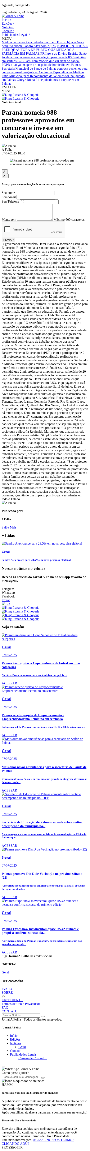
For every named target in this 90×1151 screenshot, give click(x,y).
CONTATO (10, 1011)
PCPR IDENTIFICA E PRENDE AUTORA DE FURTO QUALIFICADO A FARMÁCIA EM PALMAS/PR (45, 49)
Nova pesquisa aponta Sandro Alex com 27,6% (43, 44)
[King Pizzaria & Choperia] (20, 94)
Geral (5, 972)
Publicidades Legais (16, 34)
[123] (6, 604)
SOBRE (7, 992)
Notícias (8, 27)
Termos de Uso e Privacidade (21, 1004)
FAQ (5, 1007)
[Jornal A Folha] (13, 16)
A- (4, 171)
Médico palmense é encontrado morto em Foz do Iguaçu (39, 42)
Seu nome (8, 192)
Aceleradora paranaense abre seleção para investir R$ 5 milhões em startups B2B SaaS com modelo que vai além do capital (44, 59)
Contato (8, 31)
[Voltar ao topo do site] (3, 1066)
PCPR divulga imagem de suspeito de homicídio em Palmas (41, 64)
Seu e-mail (9, 197)
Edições (8, 23)
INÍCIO (7, 989)
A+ (5, 176)
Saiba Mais (9, 527)
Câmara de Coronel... (32, 1058)
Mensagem (9, 219)
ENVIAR (8, 240)
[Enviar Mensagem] (43, 1077)
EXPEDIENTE (12, 1000)
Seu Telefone (10, 201)
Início (6, 19)
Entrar (6, 600)
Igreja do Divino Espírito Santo (66, 53)
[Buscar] (43, 1016)
